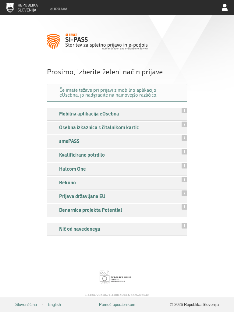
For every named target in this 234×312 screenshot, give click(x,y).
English (54, 304)
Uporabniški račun (225, 7)
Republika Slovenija (22, 7)
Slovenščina (26, 304)
